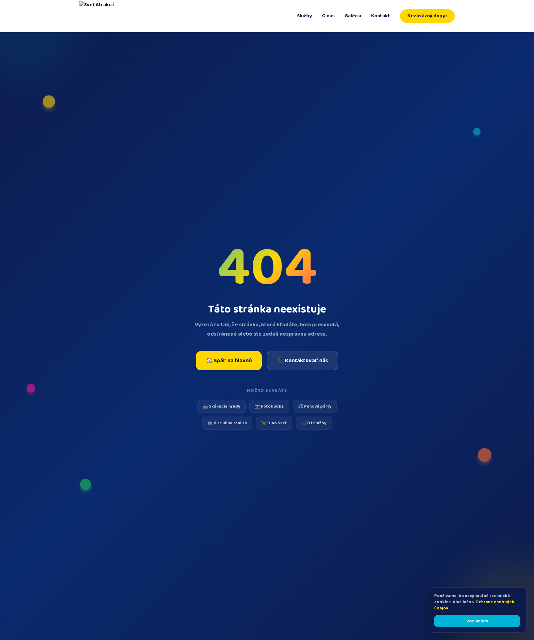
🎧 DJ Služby (314, 423)
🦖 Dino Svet (274, 423)
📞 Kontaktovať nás (302, 360)
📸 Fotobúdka (269, 406)
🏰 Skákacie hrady (221, 406)
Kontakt (380, 16)
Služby (304, 16)
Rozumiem (477, 621)
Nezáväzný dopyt (427, 16)
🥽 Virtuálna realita (227, 423)
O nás (328, 16)
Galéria (353, 16)
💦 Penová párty (315, 406)
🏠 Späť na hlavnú (229, 360)
